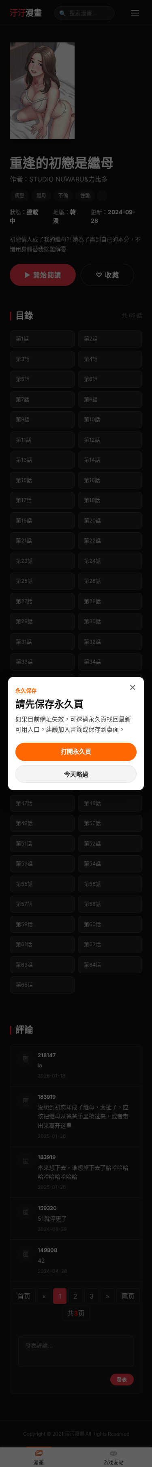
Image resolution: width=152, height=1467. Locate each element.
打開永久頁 (76, 751)
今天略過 (76, 774)
